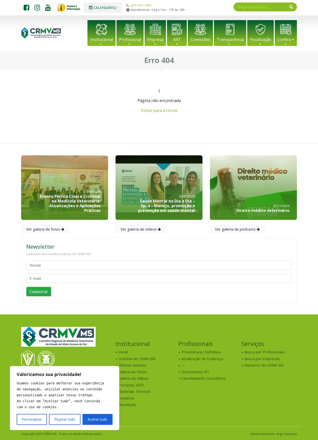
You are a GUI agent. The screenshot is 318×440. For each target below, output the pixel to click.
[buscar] (291, 6)
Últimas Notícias (132, 365)
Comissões (200, 39)
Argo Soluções (287, 434)
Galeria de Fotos (133, 371)
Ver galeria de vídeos (139, 229)
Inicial (123, 351)
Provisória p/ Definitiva (201, 351)
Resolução (127, 404)
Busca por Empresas (262, 358)
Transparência (230, 39)
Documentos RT (195, 371)
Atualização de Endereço (202, 358)
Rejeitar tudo (64, 419)
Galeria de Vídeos (134, 378)
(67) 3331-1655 (141, 5)
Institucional (101, 39)
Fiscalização (260, 39)
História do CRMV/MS (137, 358)
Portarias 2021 (131, 384)
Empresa (155, 39)
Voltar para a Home (159, 110)
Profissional (130, 39)
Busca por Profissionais (264, 351)
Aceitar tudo (97, 419)
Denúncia (126, 398)
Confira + (285, 39)
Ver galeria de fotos (43, 229)
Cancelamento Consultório (203, 378)
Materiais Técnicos (135, 391)
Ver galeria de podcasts (236, 229)
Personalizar (32, 419)
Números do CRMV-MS (264, 365)
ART (177, 39)
